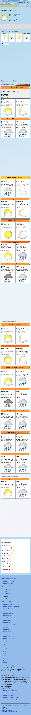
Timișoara (5, 569)
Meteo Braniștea (7, 589)
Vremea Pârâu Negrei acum (10, 690)
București (4, 548)
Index (2, 6)
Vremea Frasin (6, 622)
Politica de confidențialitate (9, 711)
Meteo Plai (5, 596)
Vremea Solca (6, 636)
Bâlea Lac (5, 658)
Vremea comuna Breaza (8, 578)
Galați (4, 558)
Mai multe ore (5, 43)
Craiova (4, 556)
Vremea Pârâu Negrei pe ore (10, 693)
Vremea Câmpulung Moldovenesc (12, 606)
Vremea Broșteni (7, 615)
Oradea (4, 564)
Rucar (4, 646)
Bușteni (4, 651)
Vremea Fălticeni (7, 608)
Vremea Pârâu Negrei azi (9, 695)
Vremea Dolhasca (7, 620)
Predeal (5, 649)
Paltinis (4, 660)
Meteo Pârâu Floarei (8, 594)
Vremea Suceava (7, 604)
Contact (15, 6)
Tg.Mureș (4, 566)
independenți (8, 684)
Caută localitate (7, 6)
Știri (11, 6)
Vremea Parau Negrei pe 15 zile (11, 700)
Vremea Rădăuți (7, 611)
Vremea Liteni (6, 627)
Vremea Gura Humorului (9, 625)
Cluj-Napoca (5, 550)
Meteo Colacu (6, 591)
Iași (3, 561)
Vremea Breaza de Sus (9, 581)
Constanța (5, 553)
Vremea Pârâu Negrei (8, 583)
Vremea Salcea (7, 631)
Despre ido (5, 708)
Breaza (4, 655)
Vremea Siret (6, 634)
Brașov (4, 545)
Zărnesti (5, 662)
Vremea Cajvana (7, 618)
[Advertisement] (15, 62)
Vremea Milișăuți (7, 629)
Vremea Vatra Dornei (8, 613)
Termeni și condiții (7, 710)
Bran (4, 644)
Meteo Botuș (6, 598)
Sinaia (4, 653)
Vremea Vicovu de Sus (9, 638)
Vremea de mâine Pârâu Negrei (11, 697)
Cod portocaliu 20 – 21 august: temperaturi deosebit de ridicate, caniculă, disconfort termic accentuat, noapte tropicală (14, 26)
